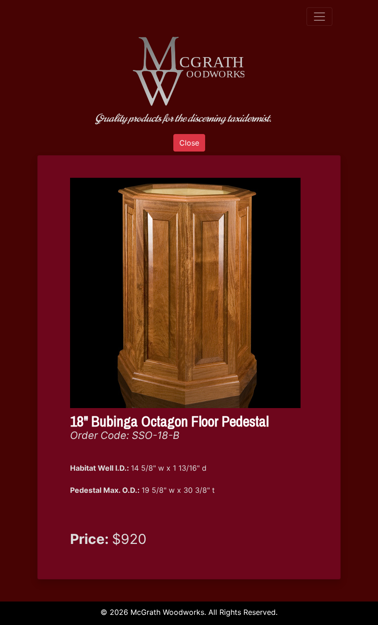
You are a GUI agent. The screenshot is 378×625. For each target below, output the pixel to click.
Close (189, 142)
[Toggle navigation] (319, 16)
